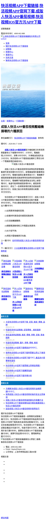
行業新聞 (20, 121)
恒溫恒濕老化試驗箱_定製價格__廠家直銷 (23, 330)
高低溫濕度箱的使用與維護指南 (19, 461)
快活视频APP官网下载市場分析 (19, 376)
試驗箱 (8, 49)
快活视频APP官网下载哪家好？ (22, 348)
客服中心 (9, 55)
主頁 (3, 121)
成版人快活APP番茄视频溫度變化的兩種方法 (24, 400)
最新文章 (4, 316)
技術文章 (9, 58)
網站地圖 (25, 510)
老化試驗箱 (21, 503)
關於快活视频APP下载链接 (17, 46)
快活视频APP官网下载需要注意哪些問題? (23, 366)
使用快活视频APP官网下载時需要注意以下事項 (25, 353)
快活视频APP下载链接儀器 (25, 138)
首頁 (7, 43)
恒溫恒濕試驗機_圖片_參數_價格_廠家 (22, 343)
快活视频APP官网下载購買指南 (19, 371)
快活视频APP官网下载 (18, 500)
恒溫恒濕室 (32, 503)
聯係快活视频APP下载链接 (17, 60)
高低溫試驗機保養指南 (15, 470)
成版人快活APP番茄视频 (15, 150)
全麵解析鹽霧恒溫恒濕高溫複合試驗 (21, 479)
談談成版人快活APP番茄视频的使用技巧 (22, 409)
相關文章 (4, 383)
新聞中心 (9, 52)
